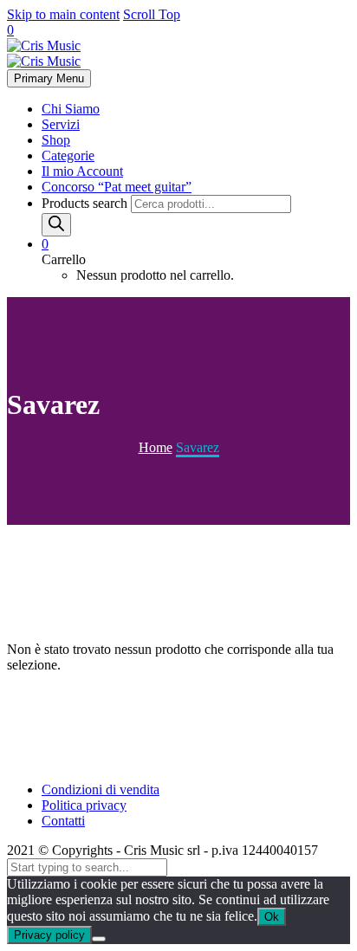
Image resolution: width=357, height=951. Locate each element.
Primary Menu (49, 78)
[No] (99, 938)
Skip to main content (63, 14)
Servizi (61, 124)
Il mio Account (82, 171)
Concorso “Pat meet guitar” (116, 186)
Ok (271, 916)
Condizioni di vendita (100, 789)
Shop (56, 140)
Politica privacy (84, 805)
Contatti (63, 820)
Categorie (68, 155)
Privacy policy (49, 934)
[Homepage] (44, 53)
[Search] (56, 224)
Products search (86, 203)
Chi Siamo (71, 108)
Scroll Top (151, 14)
